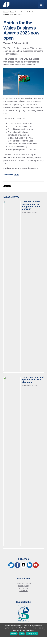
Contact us (24, 591)
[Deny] (44, 630)
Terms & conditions (23, 583)
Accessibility (23, 588)
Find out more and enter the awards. (21, 168)
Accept (13, 634)
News (16, 175)
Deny (22, 634)
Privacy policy (23, 586)
